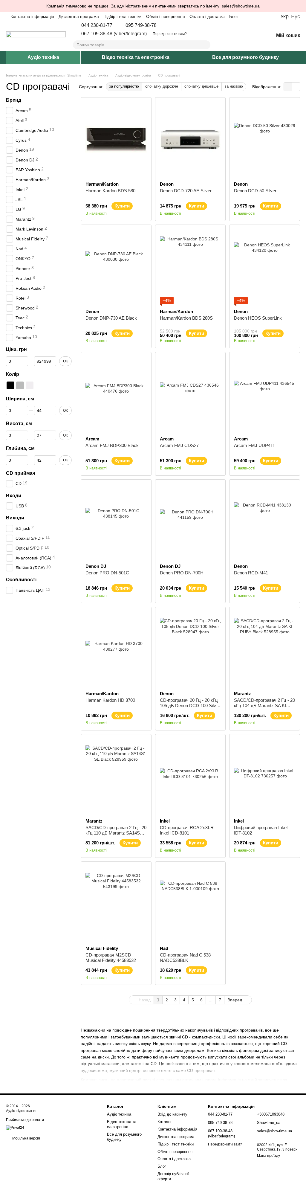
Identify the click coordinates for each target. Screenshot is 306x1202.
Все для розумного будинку (245, 57)
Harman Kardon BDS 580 (110, 190)
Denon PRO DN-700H (182, 572)
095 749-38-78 (141, 25)
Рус (295, 16)
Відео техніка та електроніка (135, 57)
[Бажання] (253, 36)
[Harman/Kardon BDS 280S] (190, 266)
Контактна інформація (32, 16)
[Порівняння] (238, 36)
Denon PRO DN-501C (107, 572)
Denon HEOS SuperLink (258, 318)
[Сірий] (20, 385)
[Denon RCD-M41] (264, 521)
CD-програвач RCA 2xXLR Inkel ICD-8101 (187, 830)
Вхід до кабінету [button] (172, 1114)
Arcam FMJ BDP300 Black (112, 445)
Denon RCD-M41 (251, 572)
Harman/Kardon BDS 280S (186, 318)
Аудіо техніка (43, 57)
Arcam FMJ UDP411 (254, 445)
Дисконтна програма (79, 16)
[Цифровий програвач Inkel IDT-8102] (264, 776)
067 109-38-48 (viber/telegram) (114, 33)
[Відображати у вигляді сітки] (288, 87)
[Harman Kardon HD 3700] (116, 648)
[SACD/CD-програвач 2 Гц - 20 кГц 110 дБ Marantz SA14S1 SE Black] (116, 776)
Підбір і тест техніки (122, 16)
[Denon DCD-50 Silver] (264, 139)
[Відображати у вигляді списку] (296, 87)
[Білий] (29, 385)
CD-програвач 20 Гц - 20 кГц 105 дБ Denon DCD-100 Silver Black (190, 705)
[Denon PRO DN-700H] (190, 521)
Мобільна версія (25, 1138)
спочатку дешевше (201, 86)
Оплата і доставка (207, 16)
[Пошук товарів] (205, 45)
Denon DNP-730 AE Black (111, 318)
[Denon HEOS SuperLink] (264, 266)
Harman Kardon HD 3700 (110, 700)
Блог (233, 16)
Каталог (164, 1121)
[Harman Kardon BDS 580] (116, 139)
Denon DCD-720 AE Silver (186, 190)
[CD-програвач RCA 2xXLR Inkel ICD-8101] (190, 776)
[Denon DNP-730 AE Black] (116, 266)
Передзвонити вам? (170, 34)
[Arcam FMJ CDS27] (190, 394)
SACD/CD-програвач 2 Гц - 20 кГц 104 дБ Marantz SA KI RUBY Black (264, 705)
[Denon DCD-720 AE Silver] (190, 139)
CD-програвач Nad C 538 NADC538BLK (185, 957)
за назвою (234, 86)
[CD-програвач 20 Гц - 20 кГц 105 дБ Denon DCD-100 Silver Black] (190, 648)
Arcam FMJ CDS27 (179, 445)
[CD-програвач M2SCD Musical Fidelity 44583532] (116, 903)
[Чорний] (10, 385)
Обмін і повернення (165, 16)
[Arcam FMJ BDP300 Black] (116, 394)
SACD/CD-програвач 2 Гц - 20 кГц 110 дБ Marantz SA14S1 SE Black (115, 833)
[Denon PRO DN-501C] (116, 521)
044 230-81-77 (96, 25)
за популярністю (124, 86)
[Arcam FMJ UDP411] (264, 394)
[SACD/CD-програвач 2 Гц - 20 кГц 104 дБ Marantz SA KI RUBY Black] (264, 648)
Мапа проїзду (268, 1156)
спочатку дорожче (161, 86)
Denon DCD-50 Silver (255, 190)
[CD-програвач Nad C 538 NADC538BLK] (190, 903)
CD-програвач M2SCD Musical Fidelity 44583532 (110, 957)
